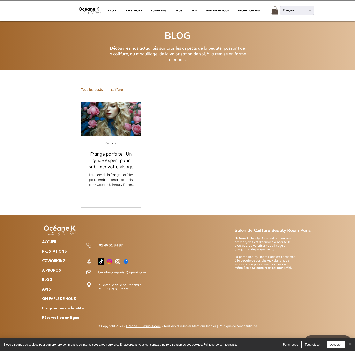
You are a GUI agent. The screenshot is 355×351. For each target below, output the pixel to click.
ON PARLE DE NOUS (55, 299)
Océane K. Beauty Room (143, 326)
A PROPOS (51, 271)
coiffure (117, 89)
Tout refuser (313, 344)
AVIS (46, 290)
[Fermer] (350, 344)
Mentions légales (204, 326)
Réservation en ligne (55, 318)
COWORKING (54, 261)
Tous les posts (92, 89)
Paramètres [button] (290, 344)
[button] (274, 10)
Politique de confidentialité (238, 326)
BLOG (47, 280)
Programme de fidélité (55, 309)
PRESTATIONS (54, 252)
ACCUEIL (49, 242)
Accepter (336, 344)
